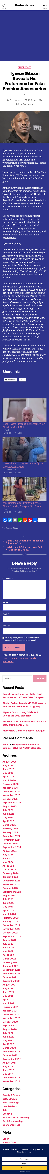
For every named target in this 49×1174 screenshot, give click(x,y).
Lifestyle (7, 1113)
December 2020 (11, 1014)
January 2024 (10, 877)
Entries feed (9, 1142)
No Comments (26, 104)
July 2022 (8, 944)
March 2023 (9, 914)
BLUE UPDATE (24, 67)
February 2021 (10, 1007)
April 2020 (8, 1044)
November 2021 (11, 973)
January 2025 (10, 832)
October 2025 (10, 799)
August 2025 (10, 806)
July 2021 (8, 988)
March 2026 (9, 780)
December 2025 (11, 791)
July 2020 (8, 1033)
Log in (6, 1138)
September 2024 (12, 847)
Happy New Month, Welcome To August (24, 730)
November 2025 (11, 795)
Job (5, 1110)
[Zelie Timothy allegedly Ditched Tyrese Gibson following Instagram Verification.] (24, 489)
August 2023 (10, 895)
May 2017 (8, 1074)
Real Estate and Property (16, 1117)
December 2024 (11, 836)
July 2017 (8, 1066)
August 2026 (10, 761)
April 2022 (8, 955)
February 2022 (10, 962)
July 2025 (8, 810)
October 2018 (10, 1055)
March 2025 (9, 825)
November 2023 (11, 884)
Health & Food (10, 1106)
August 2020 (10, 1029)
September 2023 (12, 892)
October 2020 (10, 1022)
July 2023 (8, 899)
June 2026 (8, 769)
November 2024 (11, 839)
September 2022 (12, 936)
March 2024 (9, 869)
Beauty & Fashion (12, 1095)
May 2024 (8, 862)
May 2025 (8, 817)
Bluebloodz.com (24, 5)
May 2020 (8, 1040)
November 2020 (11, 1018)
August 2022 (9, 940)
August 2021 (9, 984)
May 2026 (8, 773)
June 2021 (8, 992)
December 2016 (11, 1077)
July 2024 (8, 854)
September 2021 (12, 981)
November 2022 (11, 929)
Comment (8, 578)
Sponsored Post (11, 1125)
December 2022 (11, 925)
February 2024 (11, 873)
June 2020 (8, 1036)
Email (6, 614)
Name (6, 602)
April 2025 (8, 821)
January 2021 (10, 1010)
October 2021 (10, 977)
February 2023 (11, 918)
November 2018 (11, 1051)
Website (6, 626)
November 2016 (11, 1081)
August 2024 (10, 851)
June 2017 (8, 1070)
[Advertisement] (24, 36)
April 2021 (8, 999)
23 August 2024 (35, 100)
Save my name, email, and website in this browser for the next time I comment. (22, 639)
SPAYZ (6, 744)
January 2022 (10, 966)
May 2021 (8, 996)
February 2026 (11, 784)
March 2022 (9, 958)
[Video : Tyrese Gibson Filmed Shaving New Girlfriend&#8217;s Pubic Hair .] (24, 410)
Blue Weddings (11, 1102)
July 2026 (8, 765)
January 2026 (10, 787)
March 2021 (9, 1003)
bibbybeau (17, 100)
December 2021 (11, 970)
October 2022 (10, 932)
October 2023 (10, 888)
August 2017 (9, 1062)
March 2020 (9, 1048)
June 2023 (8, 903)
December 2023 (11, 880)
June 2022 (8, 947)
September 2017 (12, 1059)
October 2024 (10, 843)
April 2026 (8, 776)
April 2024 (8, 865)
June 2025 (8, 813)
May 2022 (8, 951)
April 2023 (8, 910)
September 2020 (12, 1025)
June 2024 (8, 858)
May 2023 (8, 906)
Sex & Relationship (13, 1121)
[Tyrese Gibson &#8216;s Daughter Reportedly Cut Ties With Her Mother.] (24, 449)
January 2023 (10, 921)
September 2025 (12, 802)
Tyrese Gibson (12, 528)
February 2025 (11, 828)
